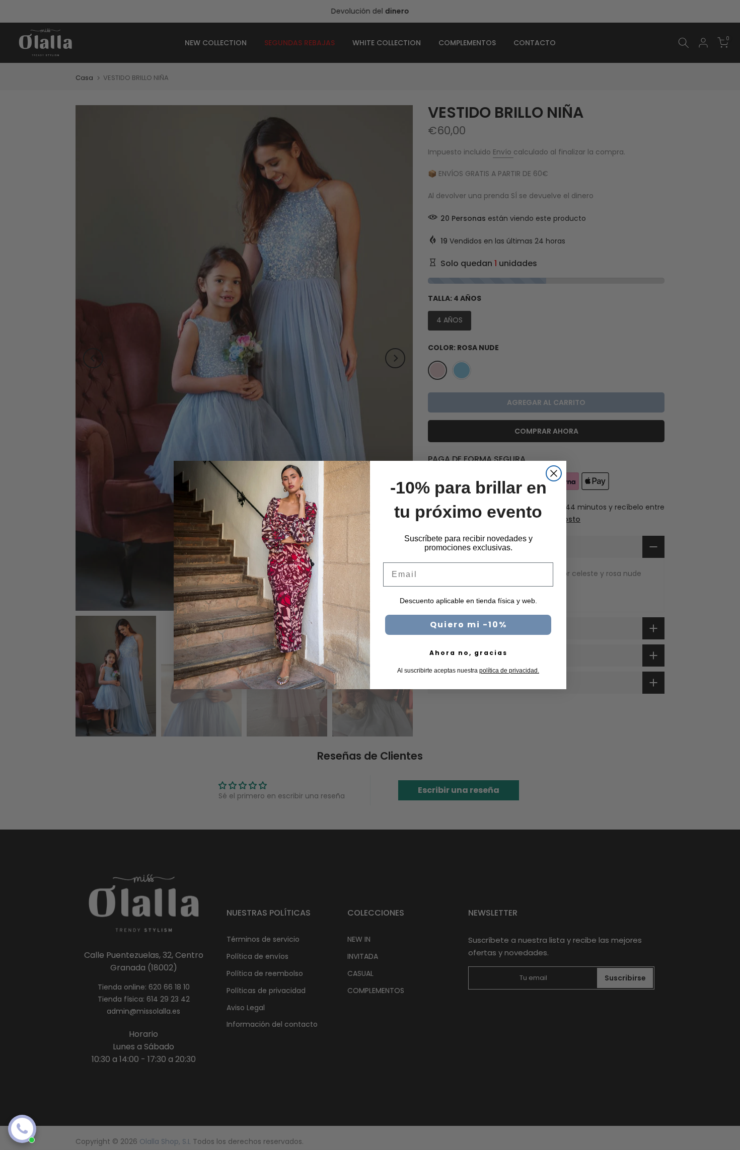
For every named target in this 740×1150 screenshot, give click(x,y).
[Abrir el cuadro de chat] (22, 1129)
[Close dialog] (553, 473)
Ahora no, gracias (468, 652)
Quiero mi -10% (468, 624)
